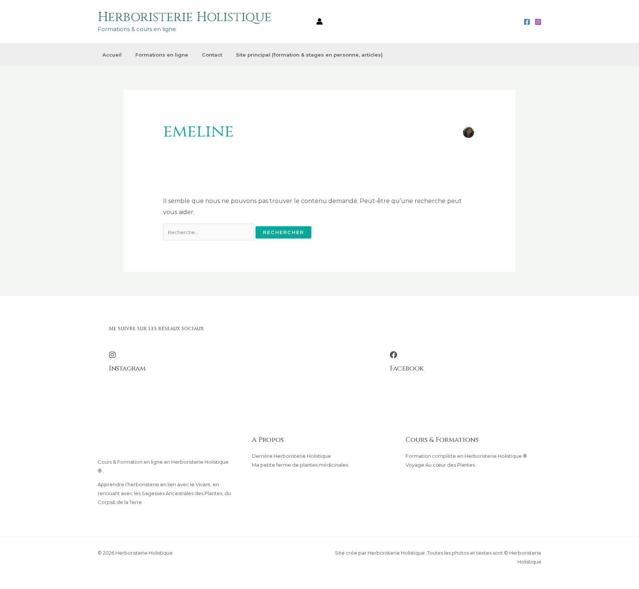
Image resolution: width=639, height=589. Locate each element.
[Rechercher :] (209, 232)
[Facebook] (527, 21)
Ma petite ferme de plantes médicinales (300, 465)
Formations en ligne (161, 55)
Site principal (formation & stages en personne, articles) (309, 55)
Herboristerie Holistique (184, 17)
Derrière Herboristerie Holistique (291, 456)
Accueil (112, 55)
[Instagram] (538, 21)
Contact (212, 55)
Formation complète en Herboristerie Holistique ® (466, 456)
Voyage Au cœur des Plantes (440, 465)
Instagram (127, 368)
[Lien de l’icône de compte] (319, 21)
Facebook (407, 368)
